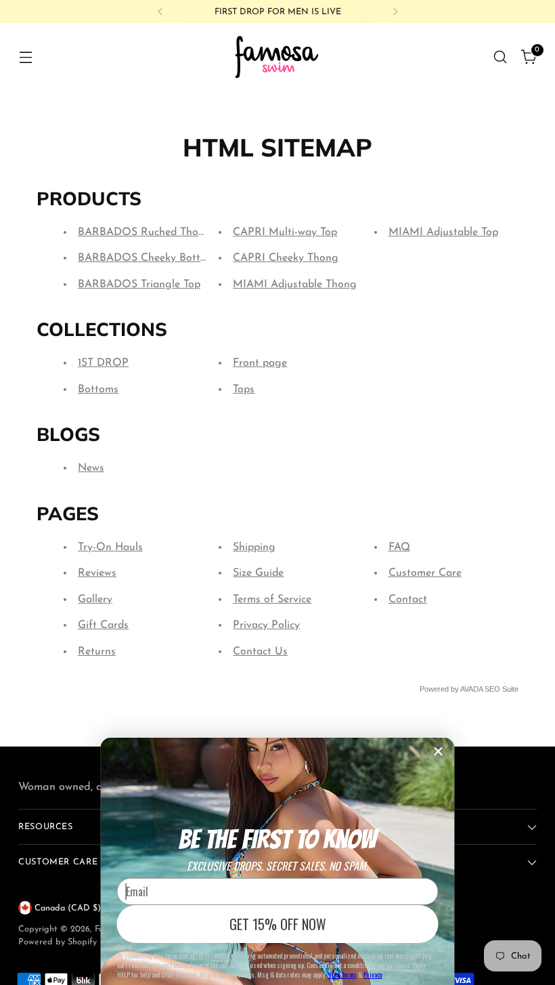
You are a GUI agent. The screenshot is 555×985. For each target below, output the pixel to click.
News (91, 468)
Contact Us (260, 651)
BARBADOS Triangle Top (139, 284)
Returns (97, 651)
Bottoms (98, 389)
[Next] (395, 11)
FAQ (399, 547)
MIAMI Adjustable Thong (295, 284)
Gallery (95, 599)
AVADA (471, 689)
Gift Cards (103, 625)
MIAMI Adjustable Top (443, 232)
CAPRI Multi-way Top (285, 232)
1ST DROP (103, 363)
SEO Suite (501, 689)
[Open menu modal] (25, 56)
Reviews (97, 573)
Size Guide (258, 573)
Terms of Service (272, 599)
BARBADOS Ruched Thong (144, 232)
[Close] (438, 751)
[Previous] (160, 11)
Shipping (254, 547)
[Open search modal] (500, 56)
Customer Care (425, 573)
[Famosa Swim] (277, 56)
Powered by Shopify (57, 942)
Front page (260, 363)
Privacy (372, 974)
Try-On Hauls (110, 547)
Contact (407, 599)
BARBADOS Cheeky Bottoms (149, 258)
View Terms (342, 974)
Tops (243, 389)
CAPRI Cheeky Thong (285, 258)
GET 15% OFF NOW (277, 924)
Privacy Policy (266, 625)
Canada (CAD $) (68, 908)
